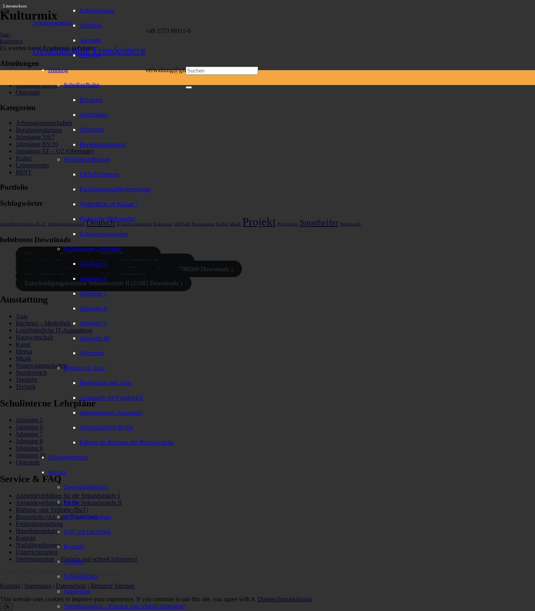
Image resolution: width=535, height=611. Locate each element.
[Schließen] (189, 87)
